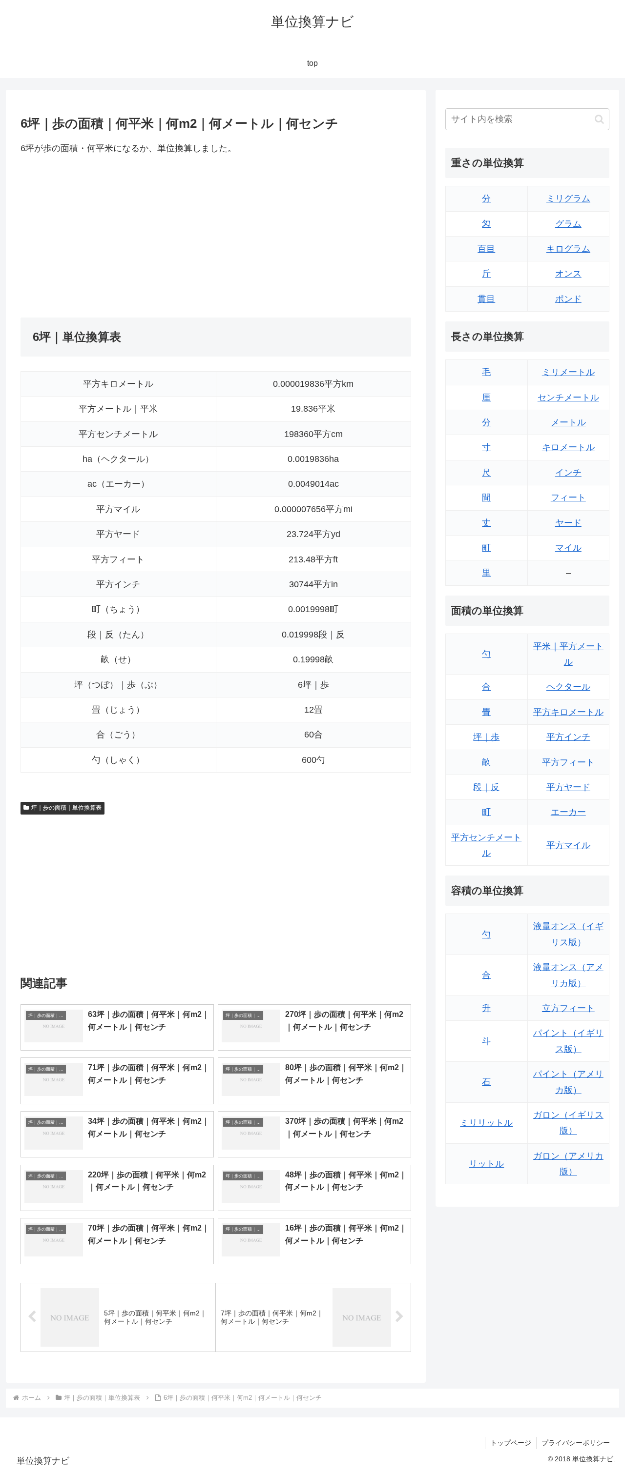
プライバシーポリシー (576, 1443)
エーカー (568, 812)
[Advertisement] (118, 236)
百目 (486, 249)
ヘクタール (568, 687)
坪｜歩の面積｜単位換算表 (66, 807)
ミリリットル (486, 1123)
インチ (568, 473)
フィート (568, 497)
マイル (568, 548)
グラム (568, 224)
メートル (568, 422)
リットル (486, 1164)
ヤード (568, 523)
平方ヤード (568, 787)
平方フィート (568, 762)
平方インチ (568, 737)
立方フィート (568, 1008)
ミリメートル (568, 372)
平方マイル (568, 845)
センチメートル (568, 397)
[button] (599, 119)
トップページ (510, 1443)
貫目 (486, 299)
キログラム (568, 249)
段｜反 (486, 787)
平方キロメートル (568, 712)
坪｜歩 (486, 737)
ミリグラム (568, 198)
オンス (568, 274)
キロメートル (568, 447)
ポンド (568, 299)
